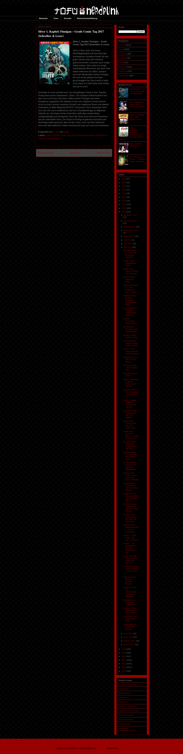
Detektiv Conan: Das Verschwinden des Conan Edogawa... (130, 591)
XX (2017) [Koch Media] (130, 374)
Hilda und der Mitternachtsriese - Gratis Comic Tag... (131, 528)
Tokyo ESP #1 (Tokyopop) (135, 145)
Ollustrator (101, 748)
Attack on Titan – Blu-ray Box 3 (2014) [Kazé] (130, 610)
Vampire (56, 139)
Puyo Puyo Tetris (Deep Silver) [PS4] (130, 618)
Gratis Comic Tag (62, 135)
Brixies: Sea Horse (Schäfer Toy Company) (130, 271)
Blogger (122, 748)
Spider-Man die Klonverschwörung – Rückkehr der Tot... (131, 497)
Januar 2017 (129, 644)
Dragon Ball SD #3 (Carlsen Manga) (129, 626)
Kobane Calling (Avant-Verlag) (130, 336)
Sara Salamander (126, 715)
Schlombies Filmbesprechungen (127, 729)
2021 (124, 197)
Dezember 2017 (130, 215)
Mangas (122, 58)
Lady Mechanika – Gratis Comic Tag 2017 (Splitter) (131, 414)
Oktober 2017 (130, 227)
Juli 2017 (128, 240)
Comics (49, 135)
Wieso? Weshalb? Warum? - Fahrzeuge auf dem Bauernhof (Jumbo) (131, 133)
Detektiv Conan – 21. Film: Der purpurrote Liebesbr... (130, 253)
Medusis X (123, 702)
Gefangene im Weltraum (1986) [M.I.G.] (130, 602)
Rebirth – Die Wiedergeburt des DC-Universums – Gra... (130, 548)
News (121, 62)
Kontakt (67, 18)
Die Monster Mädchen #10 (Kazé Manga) (130, 329)
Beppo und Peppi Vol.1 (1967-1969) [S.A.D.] (137, 117)
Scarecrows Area (126, 719)
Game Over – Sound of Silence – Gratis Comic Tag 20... (131, 434)
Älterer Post (103, 152)
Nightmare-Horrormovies (129, 711)
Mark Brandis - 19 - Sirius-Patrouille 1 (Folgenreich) (137, 91)
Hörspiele (123, 54)
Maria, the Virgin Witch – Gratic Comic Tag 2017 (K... (130, 559)
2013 (124, 660)
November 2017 (130, 221)
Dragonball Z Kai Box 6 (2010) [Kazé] (130, 359)
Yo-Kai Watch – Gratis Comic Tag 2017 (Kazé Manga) (131, 486)
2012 (124, 664)
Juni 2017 (128, 244)
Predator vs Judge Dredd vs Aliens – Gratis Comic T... (131, 569)
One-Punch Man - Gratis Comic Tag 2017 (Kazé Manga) (131, 507)
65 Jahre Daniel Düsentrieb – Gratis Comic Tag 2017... (130, 445)
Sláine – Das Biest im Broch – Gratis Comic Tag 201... (131, 382)
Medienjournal (125, 693)
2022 (124, 193)
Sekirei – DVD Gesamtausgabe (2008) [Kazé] (130, 351)
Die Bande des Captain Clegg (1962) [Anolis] (130, 343)
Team (55, 18)
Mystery (82, 135)
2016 (124, 649)
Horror (74, 135)
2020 (124, 201)
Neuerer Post (45, 152)
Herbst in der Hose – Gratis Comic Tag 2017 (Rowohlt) (130, 476)
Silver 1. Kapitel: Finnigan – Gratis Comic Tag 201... (130, 403)
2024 (124, 186)
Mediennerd (124, 697)
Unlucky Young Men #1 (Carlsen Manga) (129, 580)
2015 (124, 653)
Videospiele (123, 76)
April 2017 (128, 633)
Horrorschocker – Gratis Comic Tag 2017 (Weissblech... (130, 465)
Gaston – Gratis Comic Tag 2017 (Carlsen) (130, 537)
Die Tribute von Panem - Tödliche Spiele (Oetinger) (137, 159)
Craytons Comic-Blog (128, 684)
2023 (124, 190)
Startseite (43, 18)
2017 (124, 212)
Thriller (47, 139)
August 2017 (129, 236)
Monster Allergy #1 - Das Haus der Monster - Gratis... (130, 455)
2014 (124, 656)
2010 (124, 671)
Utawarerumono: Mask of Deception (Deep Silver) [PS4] (130, 300)
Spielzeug (123, 71)
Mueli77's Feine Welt (127, 706)
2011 (124, 667)
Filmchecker (124, 689)
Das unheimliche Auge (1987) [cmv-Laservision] (137, 104)
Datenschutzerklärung (87, 18)
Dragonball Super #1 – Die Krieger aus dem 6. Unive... (130, 288)
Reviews (91, 135)
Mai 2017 (128, 247)
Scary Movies (124, 724)
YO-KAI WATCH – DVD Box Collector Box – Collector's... (130, 311)
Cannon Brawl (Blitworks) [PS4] (129, 279)
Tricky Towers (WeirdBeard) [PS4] (130, 263)
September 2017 (131, 230)
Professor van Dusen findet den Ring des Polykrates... (130, 518)
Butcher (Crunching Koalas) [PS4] (130, 321)
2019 (124, 204)
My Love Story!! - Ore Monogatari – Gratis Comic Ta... (131, 393)
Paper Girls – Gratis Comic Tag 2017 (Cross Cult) (129, 424)
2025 (124, 182)
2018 (124, 208)
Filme (121, 49)
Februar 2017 (130, 641)
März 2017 (128, 637)
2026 (124, 179)
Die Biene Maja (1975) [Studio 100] (130, 367)
